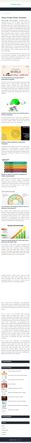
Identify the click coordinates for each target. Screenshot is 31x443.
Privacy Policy (5, 430)
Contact (3, 428)
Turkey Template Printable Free (14, 371)
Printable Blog (15, 4)
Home (2, 13)
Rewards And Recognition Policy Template (17, 392)
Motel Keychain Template (13, 409)
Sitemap (3, 434)
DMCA (3, 425)
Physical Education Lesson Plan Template (17, 401)
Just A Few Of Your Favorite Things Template (17, 375)
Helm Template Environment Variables (16, 379)
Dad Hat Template (12, 384)
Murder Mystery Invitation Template (15, 396)
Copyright (4, 432)
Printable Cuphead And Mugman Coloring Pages (18, 405)
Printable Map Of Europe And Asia (15, 388)
